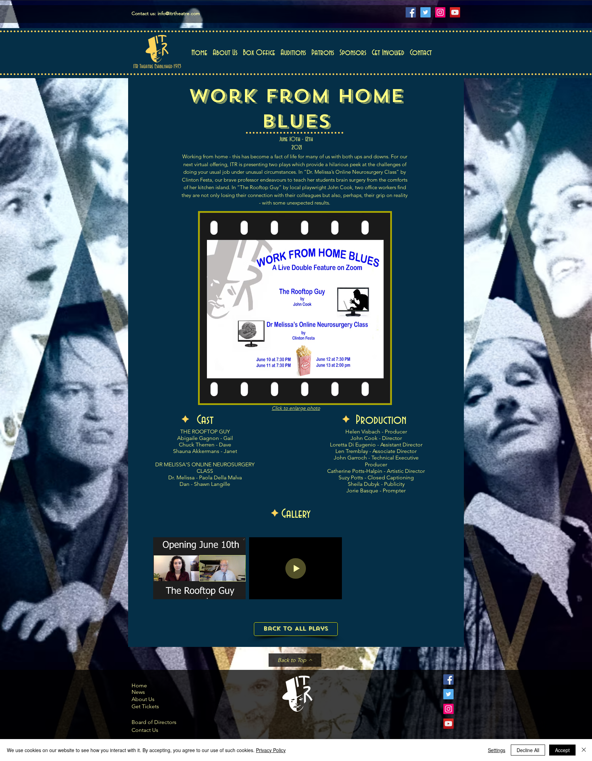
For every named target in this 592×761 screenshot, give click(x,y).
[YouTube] (455, 12)
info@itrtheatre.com (179, 13)
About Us (143, 699)
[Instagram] (440, 12)
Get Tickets (145, 706)
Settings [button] (496, 750)
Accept (562, 750)
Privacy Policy (271, 750)
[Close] (584, 750)
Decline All (528, 750)
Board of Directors (154, 722)
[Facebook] (411, 12)
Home (139, 685)
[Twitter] (425, 12)
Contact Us (145, 730)
